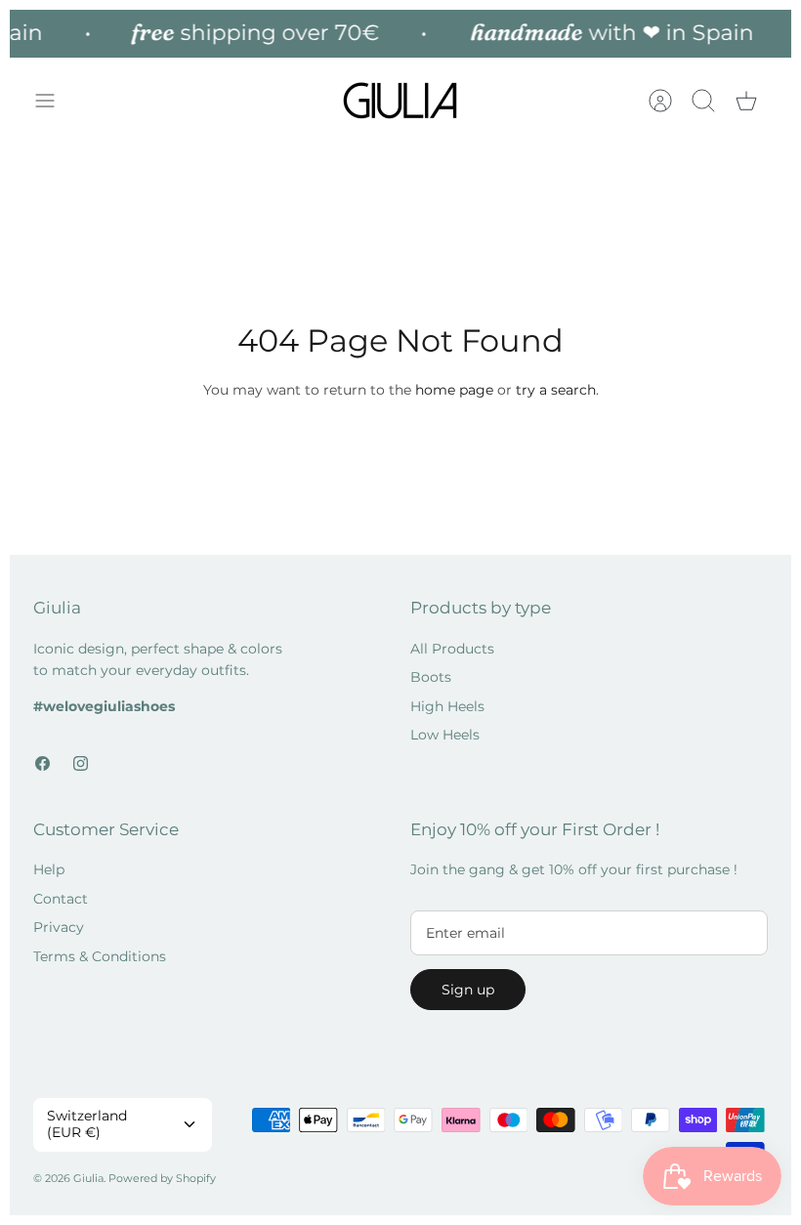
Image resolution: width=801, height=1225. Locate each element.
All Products (452, 648)
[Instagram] (81, 763)
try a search (556, 390)
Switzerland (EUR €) (87, 1124)
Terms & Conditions (99, 956)
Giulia (88, 1178)
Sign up (468, 989)
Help (48, 869)
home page (454, 390)
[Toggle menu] (54, 100)
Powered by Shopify (162, 1178)
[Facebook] (42, 763)
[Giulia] (400, 101)
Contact (60, 899)
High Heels (447, 706)
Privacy (58, 927)
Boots (430, 677)
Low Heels (445, 734)
